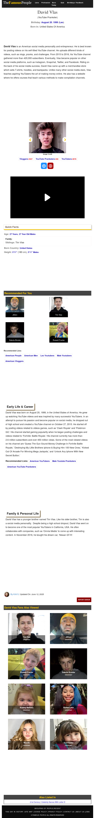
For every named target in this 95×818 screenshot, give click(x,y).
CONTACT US (69, 812)
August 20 (46, 22)
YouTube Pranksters (45, 158)
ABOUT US (80, 812)
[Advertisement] (49, 35)
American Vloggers (14, 361)
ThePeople (17, 2)
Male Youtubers (64, 355)
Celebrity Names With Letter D (53, 802)
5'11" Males (33, 252)
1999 (55, 22)
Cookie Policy (41, 812)
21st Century (35, 802)
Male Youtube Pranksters (64, 461)
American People (13, 355)
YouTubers (67, 158)
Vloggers (24, 158)
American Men (31, 355)
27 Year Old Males (27, 234)
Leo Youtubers (47, 355)
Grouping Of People (43, 808)
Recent (57, 808)
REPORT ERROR (84, 600)
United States (26, 248)
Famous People (39, 815)
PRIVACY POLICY (55, 812)
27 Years (14, 234)
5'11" (14, 252)
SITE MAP (29, 812)
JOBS (87, 812)
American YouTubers (40, 461)
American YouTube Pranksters (21, 466)
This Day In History (14, 812)
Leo (61, 22)
